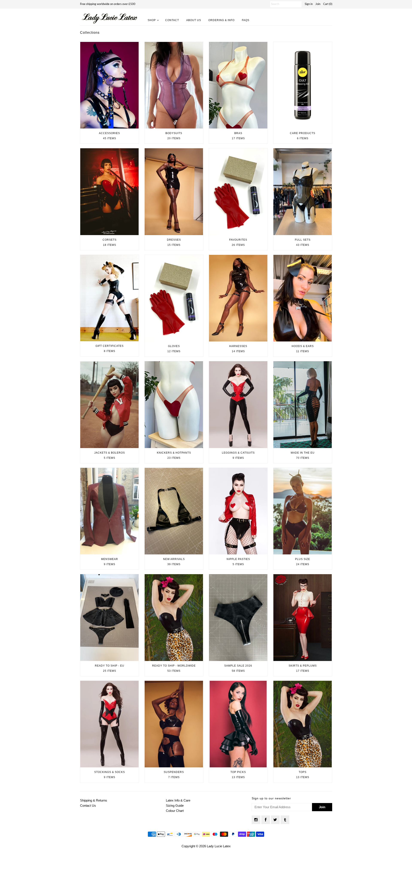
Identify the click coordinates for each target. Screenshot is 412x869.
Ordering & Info (221, 20)
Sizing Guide (175, 805)
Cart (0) (327, 4)
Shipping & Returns (93, 800)
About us (193, 20)
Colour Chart (175, 810)
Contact (172, 20)
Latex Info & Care (178, 800)
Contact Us (88, 805)
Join (317, 4)
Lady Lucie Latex (219, 846)
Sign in (309, 4)
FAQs (245, 20)
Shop (152, 20)
